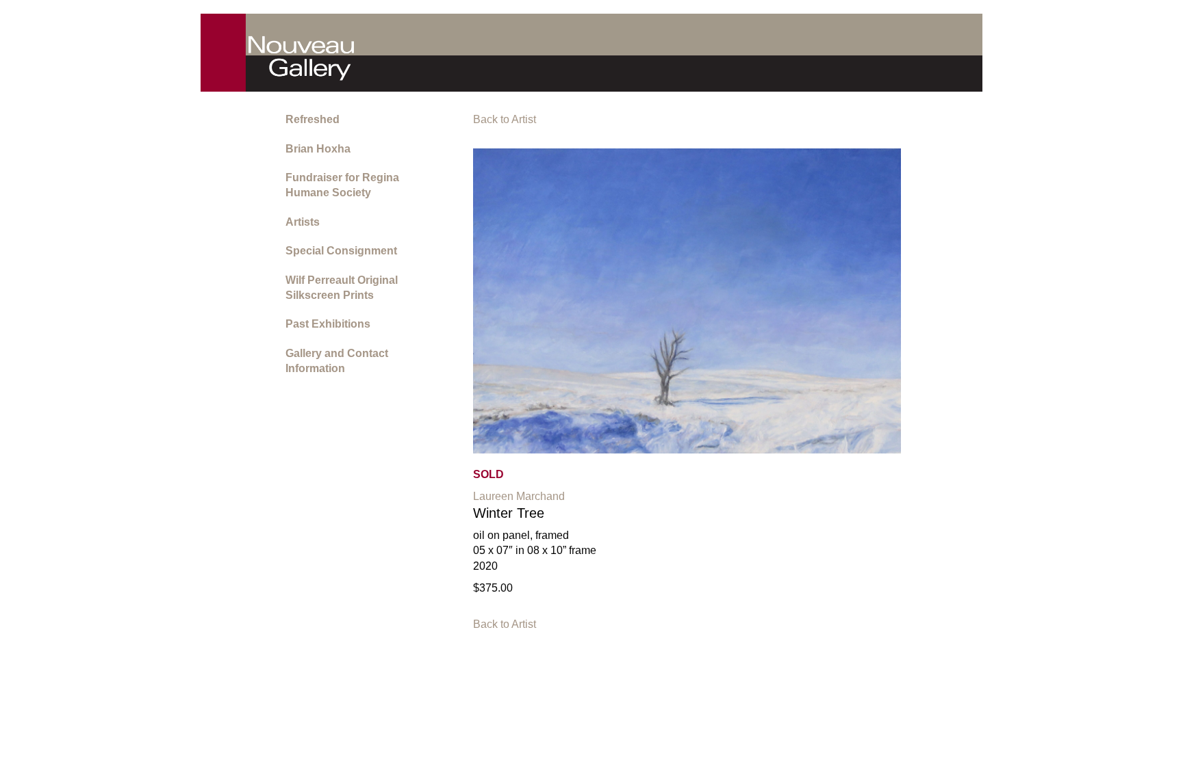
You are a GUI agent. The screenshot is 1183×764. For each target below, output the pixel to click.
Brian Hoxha (318, 149)
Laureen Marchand (519, 496)
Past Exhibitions (327, 324)
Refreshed (312, 119)
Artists (302, 222)
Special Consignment (341, 250)
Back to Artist (504, 119)
